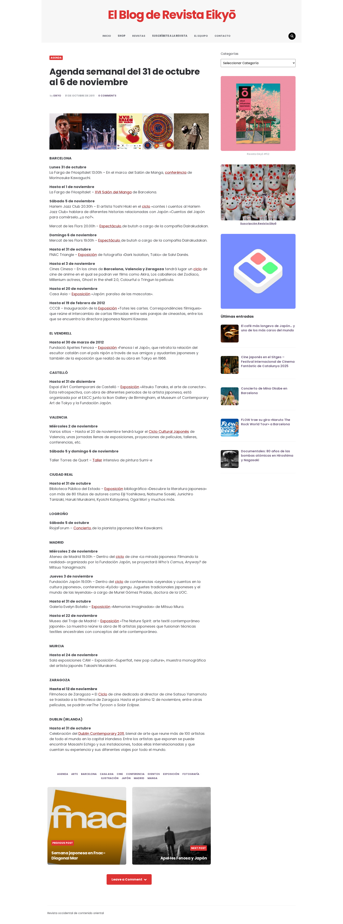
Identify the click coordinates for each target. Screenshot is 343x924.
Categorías (229, 54)
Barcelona (89, 774)
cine (120, 774)
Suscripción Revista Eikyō (258, 223)
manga (152, 778)
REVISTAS (138, 36)
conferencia (135, 774)
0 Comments (107, 95)
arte (74, 774)
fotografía (190, 774)
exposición (171, 774)
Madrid (139, 778)
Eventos (154, 774)
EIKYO (57, 95)
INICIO (106, 36)
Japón (126, 778)
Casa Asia (107, 774)
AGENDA (56, 57)
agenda (62, 774)
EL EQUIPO (201, 36)
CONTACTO (222, 36)
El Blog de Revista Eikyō (171, 15)
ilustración (110, 778)
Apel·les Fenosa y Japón (183, 858)
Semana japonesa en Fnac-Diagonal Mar (78, 855)
